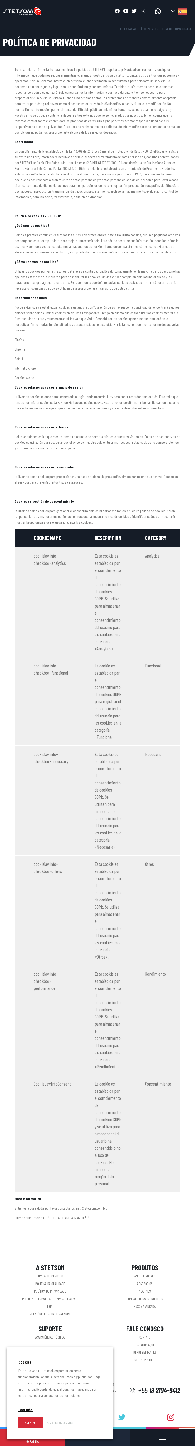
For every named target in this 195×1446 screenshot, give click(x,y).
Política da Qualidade (50, 1283)
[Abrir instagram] (143, 11)
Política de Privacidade (50, 1291)
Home (147, 28)
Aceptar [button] (30, 1422)
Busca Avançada (145, 1306)
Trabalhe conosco (50, 1276)
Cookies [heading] (25, 1362)
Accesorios (145, 1283)
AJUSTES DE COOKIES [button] (60, 1422)
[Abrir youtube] (125, 11)
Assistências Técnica (50, 1337)
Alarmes (145, 1291)
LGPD (50, 1306)
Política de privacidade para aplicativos (50, 1298)
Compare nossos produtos (145, 1298)
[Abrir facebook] (117, 11)
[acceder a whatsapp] (158, 11)
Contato (145, 1337)
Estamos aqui (145, 1344)
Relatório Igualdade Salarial (50, 1314)
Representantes (144, 1352)
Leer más (25, 1409)
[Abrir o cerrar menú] (162, 1437)
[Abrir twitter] (134, 11)
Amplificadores (145, 1276)
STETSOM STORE (144, 1360)
